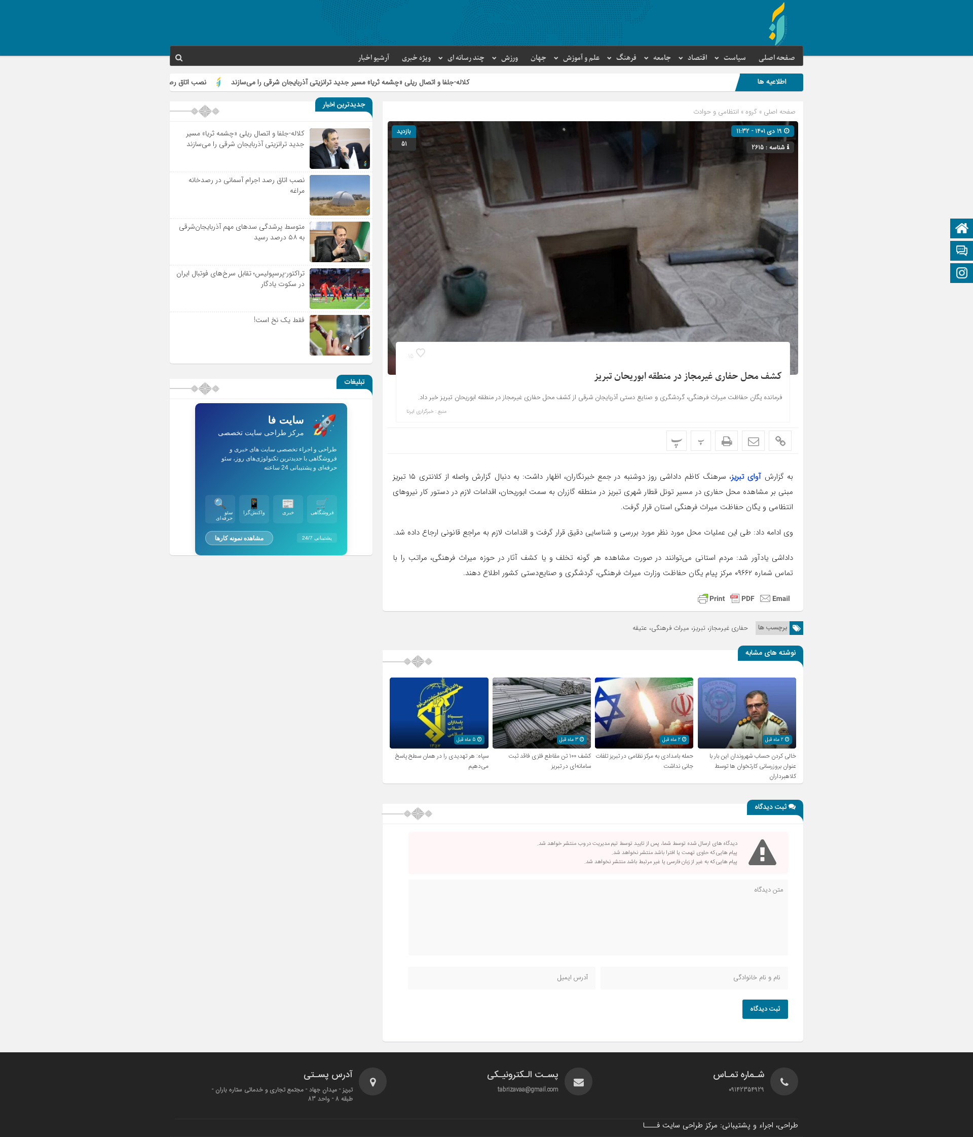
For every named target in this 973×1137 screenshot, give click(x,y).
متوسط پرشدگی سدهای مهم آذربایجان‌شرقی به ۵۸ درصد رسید (242, 232)
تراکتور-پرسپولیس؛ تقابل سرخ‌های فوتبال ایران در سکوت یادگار (240, 279)
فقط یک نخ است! (279, 320)
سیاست (735, 58)
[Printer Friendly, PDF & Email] (744, 598)
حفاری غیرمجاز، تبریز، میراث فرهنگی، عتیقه (690, 628)
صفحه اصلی (777, 58)
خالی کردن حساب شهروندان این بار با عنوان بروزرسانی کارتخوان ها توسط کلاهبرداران (752, 766)
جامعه (662, 58)
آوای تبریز (746, 477)
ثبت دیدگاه (765, 1009)
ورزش (509, 58)
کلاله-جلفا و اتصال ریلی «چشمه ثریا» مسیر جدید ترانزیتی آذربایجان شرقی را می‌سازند (416, 82)
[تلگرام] (962, 252)
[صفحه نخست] (962, 229)
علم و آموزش (581, 58)
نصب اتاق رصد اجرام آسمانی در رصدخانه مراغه (206, 82)
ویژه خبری (416, 58)
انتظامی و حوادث (716, 111)
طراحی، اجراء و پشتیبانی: (720, 1125)
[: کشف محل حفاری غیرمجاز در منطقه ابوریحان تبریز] (753, 441)
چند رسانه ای (465, 58)
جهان (538, 58)
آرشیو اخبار (373, 58)
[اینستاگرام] (962, 274)
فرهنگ (626, 58)
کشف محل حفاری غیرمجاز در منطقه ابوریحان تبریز (688, 376)
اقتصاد (697, 58)
